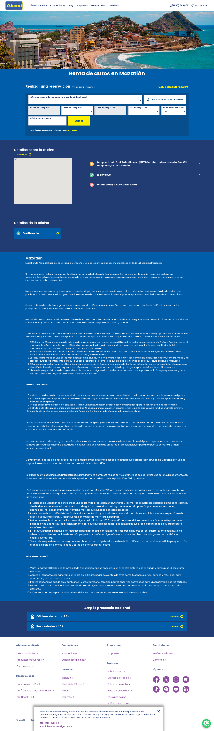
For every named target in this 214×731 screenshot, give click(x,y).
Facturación (23, 666)
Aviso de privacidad (118, 690)
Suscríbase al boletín (74, 659)
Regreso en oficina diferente (167, 99)
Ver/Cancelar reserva (173, 87)
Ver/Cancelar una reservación (34, 690)
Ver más (67, 697)
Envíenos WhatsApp (164, 653)
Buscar (79, 120)
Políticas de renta (117, 684)
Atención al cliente (27, 653)
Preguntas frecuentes (29, 659)
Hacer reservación (27, 684)
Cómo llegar (20, 154)
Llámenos (158, 659)
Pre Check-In (24, 697)
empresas (71, 130)
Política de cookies (118, 703)
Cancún (66, 678)
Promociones (69, 653)
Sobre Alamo (114, 671)
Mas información (49, 722)
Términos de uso (116, 697)
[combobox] (85, 100)
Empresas (113, 653)
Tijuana (66, 690)
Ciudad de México (72, 684)
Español (199, 5)
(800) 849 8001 (181, 5)
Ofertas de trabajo (118, 678)
